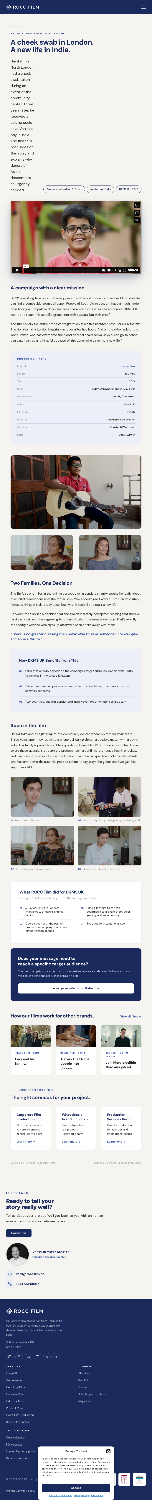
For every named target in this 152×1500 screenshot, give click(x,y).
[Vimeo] (19, 1356)
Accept (76, 1488)
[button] (108, 1451)
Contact (83, 1387)
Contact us (19, 1233)
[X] (47, 1356)
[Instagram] (10, 1356)
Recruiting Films (15, 1387)
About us (84, 1373)
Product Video (15, 1408)
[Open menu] (143, 7)
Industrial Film (14, 1401)
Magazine (84, 1401)
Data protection (16, 1458)
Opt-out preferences (60, 1495)
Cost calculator (16, 1437)
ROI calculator (15, 1444)
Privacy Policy (81, 1495)
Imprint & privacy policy (21, 1451)
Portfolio (83, 1380)
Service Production (18, 1422)
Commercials (14, 1380)
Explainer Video (15, 1394)
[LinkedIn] (37, 1356)
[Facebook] (56, 1356)
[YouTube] (28, 1356)
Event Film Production (20, 1415)
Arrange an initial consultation (76, 988)
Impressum (97, 1495)
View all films (130, 1016)
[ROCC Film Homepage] (22, 7)
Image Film (128, 366)
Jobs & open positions (92, 1394)
